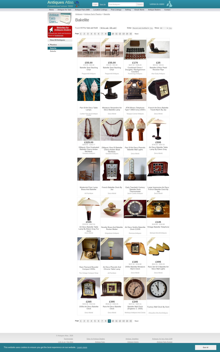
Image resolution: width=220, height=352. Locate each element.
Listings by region (157, 4)
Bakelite (53, 51)
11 (116, 34)
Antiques (60, 2)
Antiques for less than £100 (162, 339)
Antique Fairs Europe (164, 342)
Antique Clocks (133, 342)
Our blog (70, 342)
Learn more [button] (82, 347)
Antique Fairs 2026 (82, 10)
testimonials (59, 35)
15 (131, 34)
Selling (128, 10)
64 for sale (104, 28)
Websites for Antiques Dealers (62, 28)
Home (51, 10)
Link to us (61, 342)
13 (123, 34)
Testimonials (68, 339)
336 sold (112, 28)
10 (113, 34)
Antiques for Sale (64, 10)
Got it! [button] (205, 347)
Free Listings (116, 10)
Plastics (53, 45)
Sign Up (103, 4)
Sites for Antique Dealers (96, 339)
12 (120, 34)
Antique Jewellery (132, 339)
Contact (167, 10)
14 (127, 34)
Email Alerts (139, 10)
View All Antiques (57, 40)
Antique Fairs (100, 342)
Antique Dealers (154, 10)
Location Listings (100, 10)
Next (136, 34)
